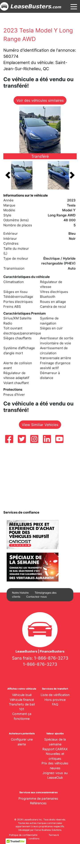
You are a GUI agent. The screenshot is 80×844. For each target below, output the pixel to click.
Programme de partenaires (38, 798)
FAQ (55, 704)
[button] (7, 175)
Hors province (55, 699)
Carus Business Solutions (47, 830)
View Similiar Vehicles (40, 424)
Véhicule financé (22, 699)
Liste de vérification (55, 695)
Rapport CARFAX (55, 749)
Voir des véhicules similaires (40, 100)
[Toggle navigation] (74, 6)
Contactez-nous (36, 596)
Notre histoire (20, 592)
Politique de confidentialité (23, 835)
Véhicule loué (22, 695)
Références (38, 803)
